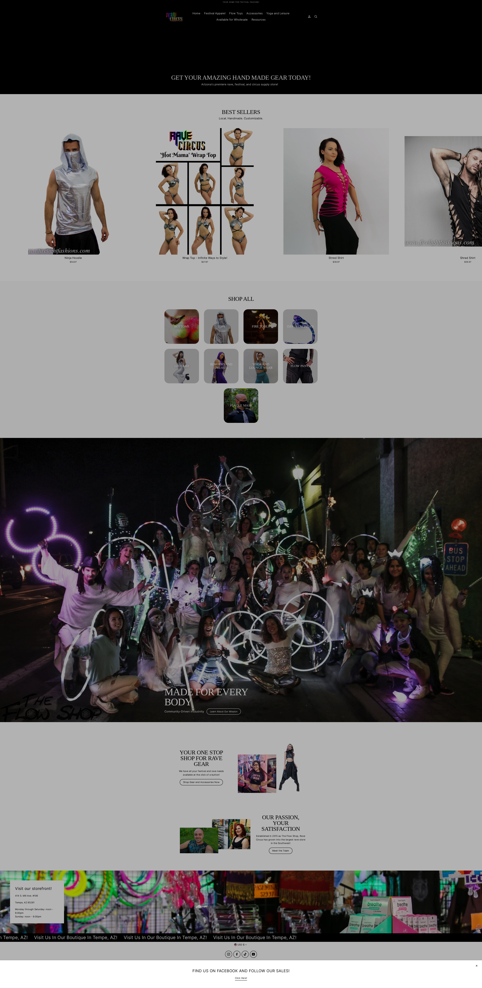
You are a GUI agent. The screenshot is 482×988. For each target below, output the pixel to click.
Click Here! (241, 978)
